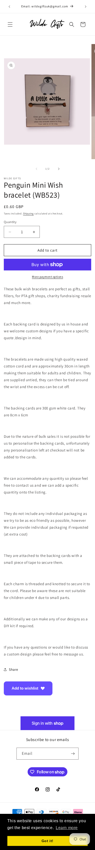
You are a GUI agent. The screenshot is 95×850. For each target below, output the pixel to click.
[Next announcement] (85, 6)
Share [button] (13, 669)
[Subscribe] (72, 754)
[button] (10, 24)
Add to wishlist (25, 688)
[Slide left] (36, 168)
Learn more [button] (67, 828)
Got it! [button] (47, 841)
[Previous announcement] (9, 6)
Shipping (28, 213)
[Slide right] (58, 168)
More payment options (47, 277)
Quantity (10, 222)
